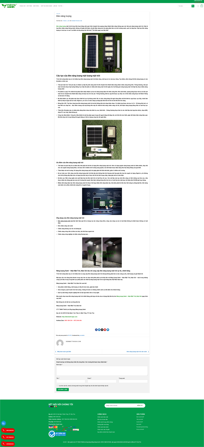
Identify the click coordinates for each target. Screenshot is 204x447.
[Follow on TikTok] (51, 406)
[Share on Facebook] (96, 329)
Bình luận (59, 364)
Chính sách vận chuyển (103, 429)
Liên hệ (55, 6)
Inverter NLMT (140, 421)
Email (89, 378)
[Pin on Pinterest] (105, 329)
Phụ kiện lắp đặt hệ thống (142, 426)
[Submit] (193, 6)
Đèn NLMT (139, 424)
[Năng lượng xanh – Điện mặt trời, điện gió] (9, 6)
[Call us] (54, 406)
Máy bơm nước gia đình (64, 351)
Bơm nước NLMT (140, 416)
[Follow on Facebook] (49, 406)
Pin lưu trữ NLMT (140, 429)
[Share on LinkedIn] (108, 329)
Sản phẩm (36, 6)
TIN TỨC (58, 13)
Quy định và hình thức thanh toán (106, 432)
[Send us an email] (53, 406)
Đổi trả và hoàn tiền (102, 419)
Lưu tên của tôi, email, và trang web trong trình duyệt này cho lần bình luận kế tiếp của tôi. (83, 385)
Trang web (122, 378)
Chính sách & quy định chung (105, 422)
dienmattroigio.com (76, 20)
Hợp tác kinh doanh (46, 6)
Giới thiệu (29, 6)
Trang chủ (22, 6)
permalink (81, 335)
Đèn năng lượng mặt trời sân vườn (137, 351)
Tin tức (60, 6)
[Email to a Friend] (102, 329)
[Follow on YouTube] (56, 406)
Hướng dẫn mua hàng (103, 424)
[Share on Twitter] (99, 329)
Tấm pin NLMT (140, 419)
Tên (57, 378)
